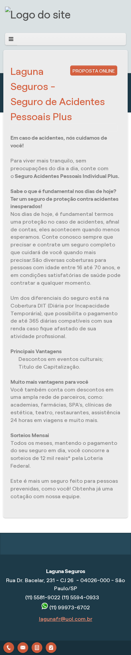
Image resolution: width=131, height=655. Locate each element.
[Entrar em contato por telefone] (8, 647)
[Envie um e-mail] (22, 647)
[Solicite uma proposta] (37, 647)
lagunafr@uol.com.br (65, 619)
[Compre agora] (51, 647)
